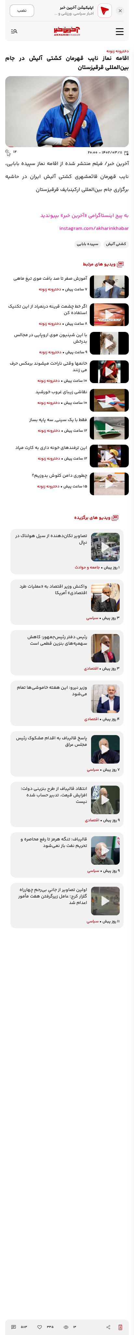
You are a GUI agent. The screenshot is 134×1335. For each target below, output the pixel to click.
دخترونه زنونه (117, 51)
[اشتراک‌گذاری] (108, 1327)
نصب (22, 10)
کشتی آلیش (116, 244)
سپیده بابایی (87, 244)
